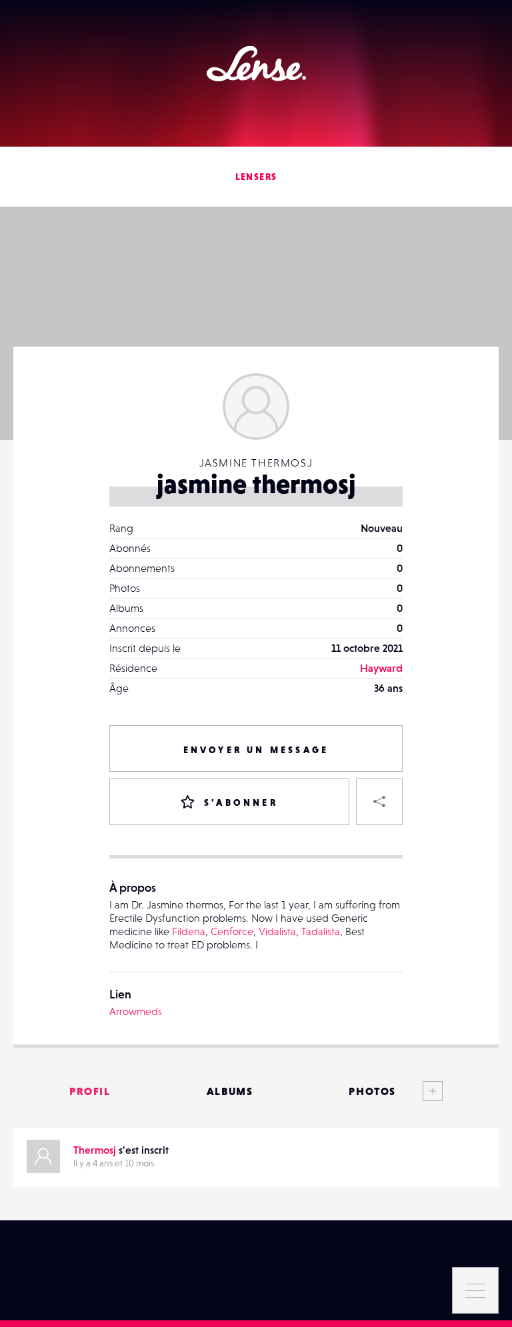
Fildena (188, 931)
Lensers (256, 176)
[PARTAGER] (379, 801)
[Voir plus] (419, 1091)
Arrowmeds (135, 1011)
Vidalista (277, 931)
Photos (372, 1091)
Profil (90, 1091)
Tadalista (320, 931)
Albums (230, 1091)
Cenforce (232, 931)
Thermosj (94, 1150)
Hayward (381, 668)
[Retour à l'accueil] (256, 63)
